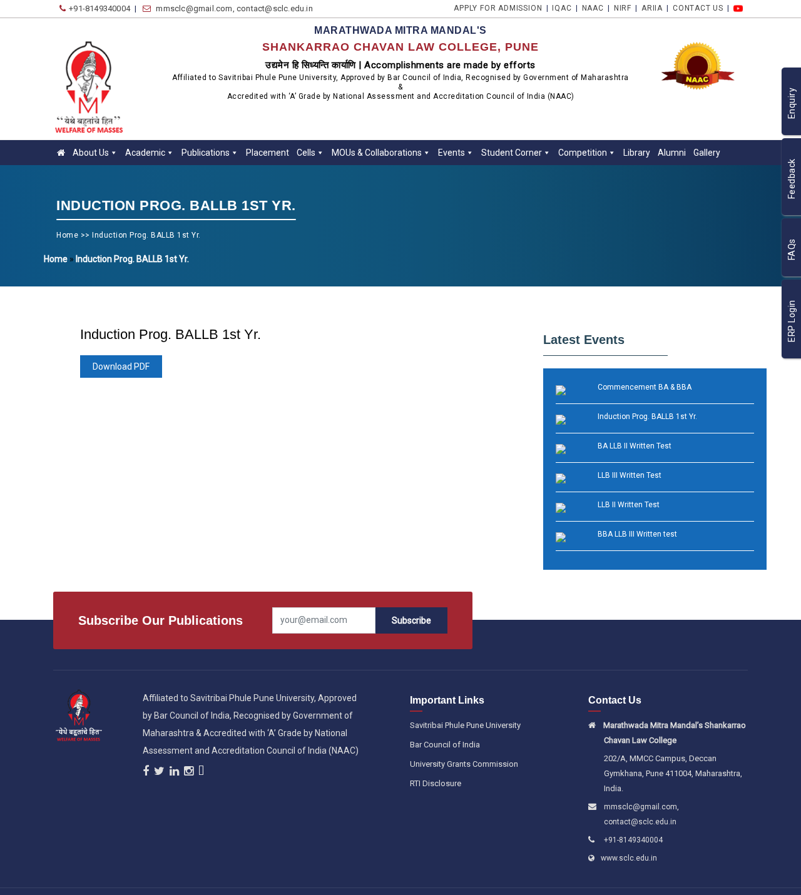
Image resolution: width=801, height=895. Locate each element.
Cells (306, 153)
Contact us (703, 8)
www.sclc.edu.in (630, 858)
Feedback (792, 179)
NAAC (610, 8)
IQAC (582, 8)
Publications (205, 153)
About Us (91, 153)
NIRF (636, 8)
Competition (582, 153)
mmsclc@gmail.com (640, 806)
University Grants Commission (464, 764)
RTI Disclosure (435, 783)
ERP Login (792, 321)
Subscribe (411, 620)
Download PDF (121, 367)
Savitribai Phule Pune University (465, 725)
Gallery (706, 153)
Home (67, 235)
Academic (145, 153)
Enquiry (792, 103)
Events (451, 153)
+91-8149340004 (633, 840)
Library (636, 153)
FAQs (792, 250)
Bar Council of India (445, 744)
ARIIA (661, 8)
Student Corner (511, 153)
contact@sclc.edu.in (640, 821)
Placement (267, 153)
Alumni (672, 153)
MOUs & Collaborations (377, 153)
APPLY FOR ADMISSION (522, 8)
